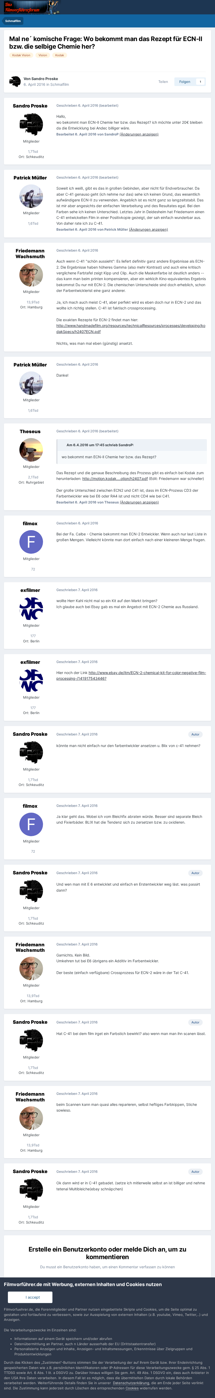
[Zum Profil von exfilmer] (31, 608)
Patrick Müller (30, 177)
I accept (32, 1297)
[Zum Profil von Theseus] (31, 450)
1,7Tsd (32, 151)
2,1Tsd (32, 477)
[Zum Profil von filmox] (31, 542)
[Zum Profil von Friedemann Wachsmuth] (31, 275)
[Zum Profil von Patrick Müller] (31, 196)
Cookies (132, 1388)
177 (32, 636)
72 (32, 569)
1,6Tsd (32, 223)
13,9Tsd (32, 302)
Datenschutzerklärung (131, 1383)
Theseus (30, 431)
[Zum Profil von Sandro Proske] (15, 81)
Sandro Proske (44, 78)
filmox (30, 523)
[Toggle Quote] (64, 445)
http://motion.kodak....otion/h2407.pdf (115, 478)
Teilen (162, 82)
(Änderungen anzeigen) (139, 134)
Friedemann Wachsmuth (30, 253)
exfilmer (30, 590)
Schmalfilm (59, 84)
